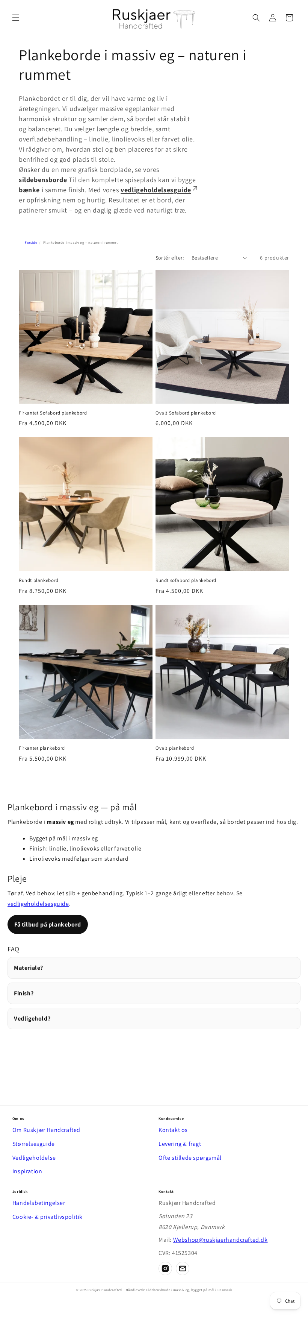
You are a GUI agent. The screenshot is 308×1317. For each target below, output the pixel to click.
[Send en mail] (182, 1268)
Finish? (23, 993)
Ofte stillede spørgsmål (190, 1158)
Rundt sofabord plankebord (186, 580)
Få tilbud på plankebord (47, 924)
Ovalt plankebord (175, 748)
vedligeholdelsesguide (156, 189)
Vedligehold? (32, 1018)
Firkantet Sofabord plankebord (53, 413)
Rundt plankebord (39, 580)
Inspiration (27, 1171)
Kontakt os (173, 1130)
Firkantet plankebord (42, 748)
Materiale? (28, 968)
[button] (16, 17)
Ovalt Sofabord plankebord (186, 413)
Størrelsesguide (33, 1144)
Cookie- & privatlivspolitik (47, 1217)
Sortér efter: (170, 257)
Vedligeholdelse (34, 1158)
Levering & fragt (180, 1144)
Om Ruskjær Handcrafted (46, 1130)
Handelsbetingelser (38, 1203)
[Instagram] (165, 1268)
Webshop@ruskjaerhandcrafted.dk (220, 1240)
